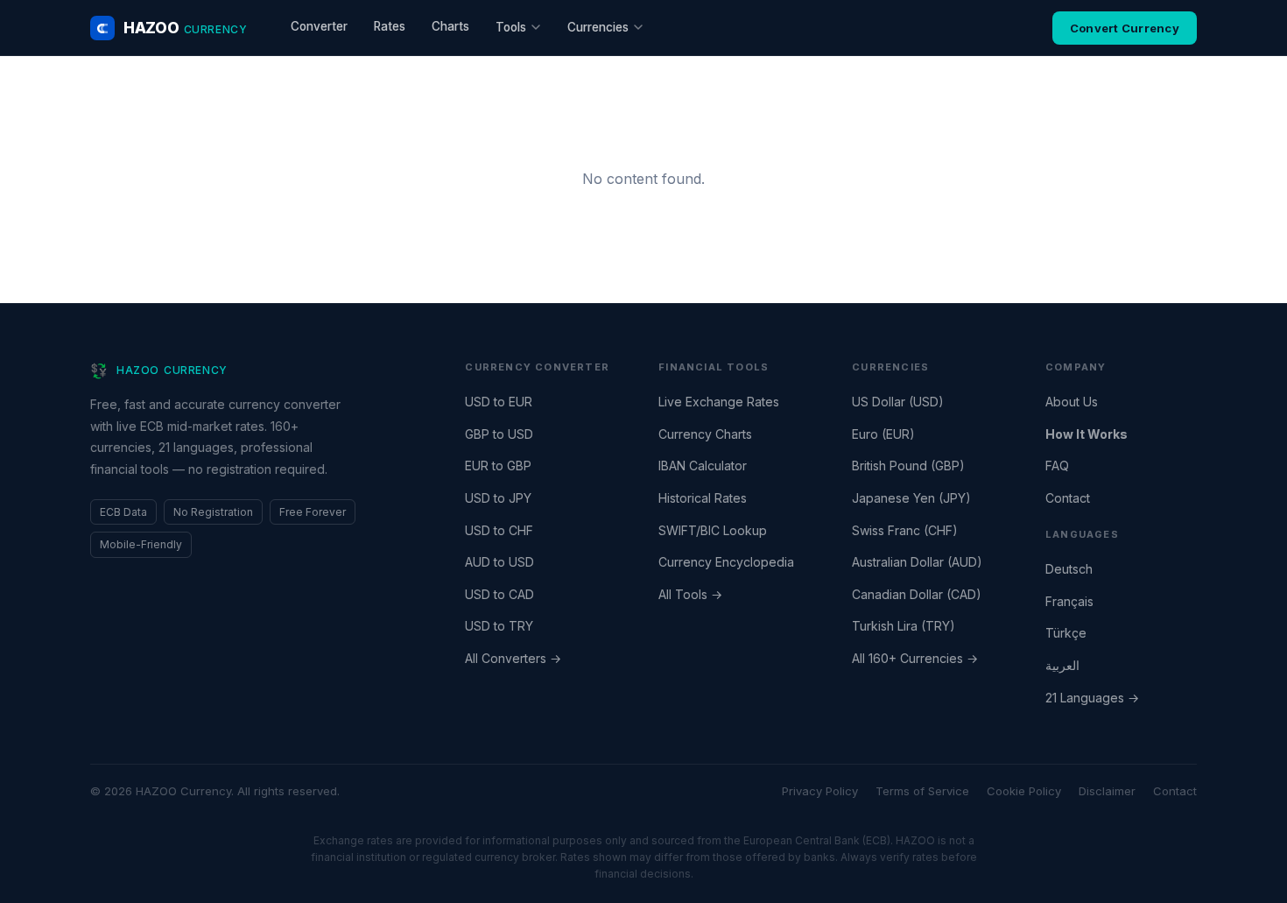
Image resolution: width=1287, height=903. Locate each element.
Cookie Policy (1024, 791)
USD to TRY (499, 625)
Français (1069, 601)
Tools (511, 27)
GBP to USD (499, 434)
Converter (319, 26)
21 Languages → (1092, 697)
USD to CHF (499, 530)
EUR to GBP (498, 465)
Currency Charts (705, 434)
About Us (1071, 401)
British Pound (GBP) (908, 465)
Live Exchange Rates (718, 401)
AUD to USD (499, 561)
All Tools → (690, 594)
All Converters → (513, 658)
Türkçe (1066, 632)
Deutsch (1069, 568)
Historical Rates (702, 497)
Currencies (598, 27)
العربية (1062, 665)
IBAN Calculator (702, 465)
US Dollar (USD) (898, 401)
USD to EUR (498, 401)
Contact (1067, 497)
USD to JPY (498, 497)
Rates (389, 26)
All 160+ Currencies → (915, 658)
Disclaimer (1107, 791)
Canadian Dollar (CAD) (916, 594)
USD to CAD (499, 594)
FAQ (1057, 465)
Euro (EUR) (883, 434)
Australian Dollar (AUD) (917, 561)
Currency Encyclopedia (726, 561)
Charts (450, 26)
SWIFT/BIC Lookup (712, 530)
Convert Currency (1124, 28)
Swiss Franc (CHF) (905, 530)
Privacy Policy (820, 791)
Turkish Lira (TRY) (903, 625)
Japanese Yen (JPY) (911, 497)
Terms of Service (922, 791)
